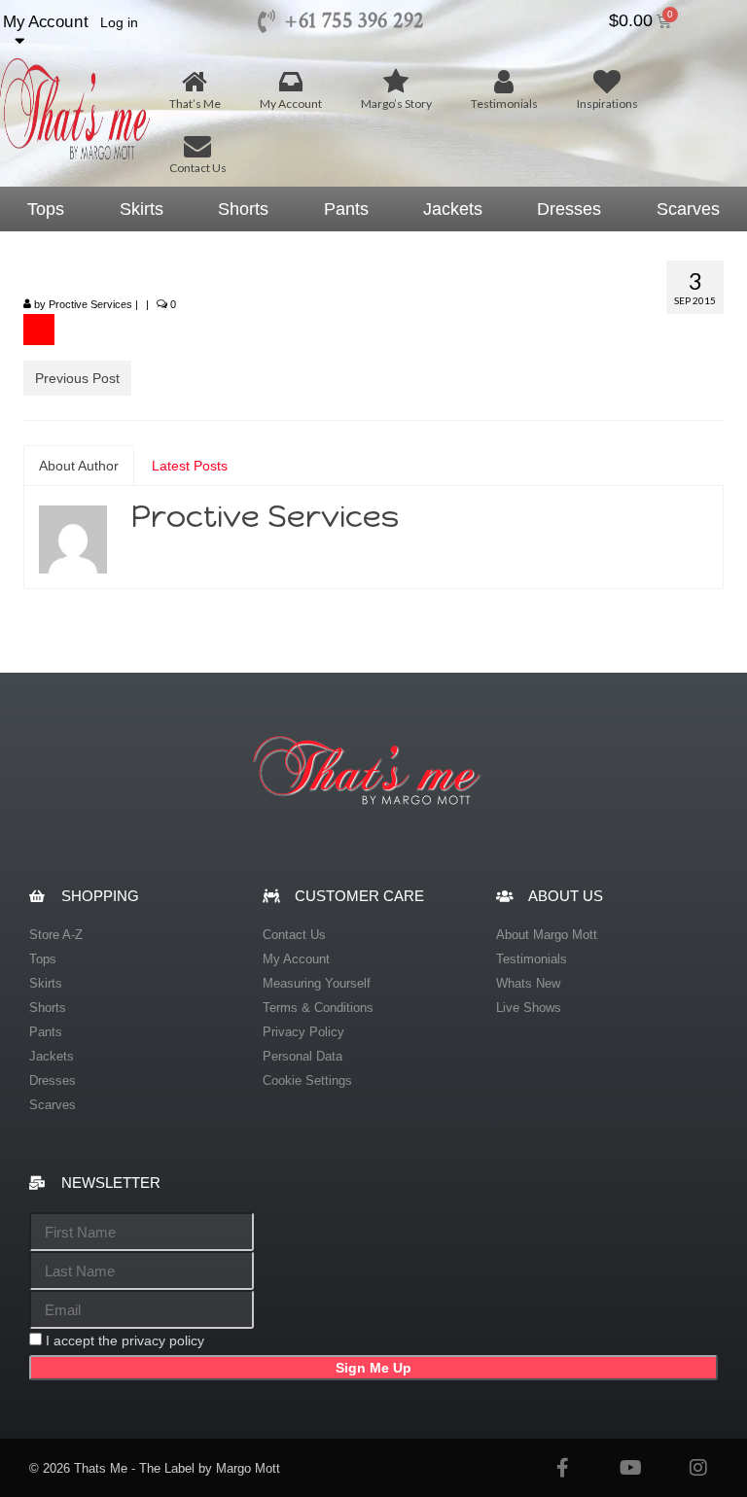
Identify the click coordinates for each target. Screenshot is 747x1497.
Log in (119, 22)
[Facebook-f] (562, 1467)
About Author (79, 465)
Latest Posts (190, 465)
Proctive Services (90, 304)
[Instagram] (698, 1467)
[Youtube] (630, 1467)
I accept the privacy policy (125, 1340)
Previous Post (77, 378)
